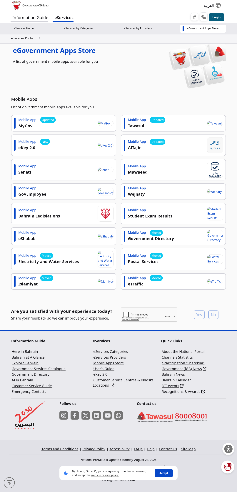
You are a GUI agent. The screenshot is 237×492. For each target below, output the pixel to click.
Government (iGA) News (182, 368)
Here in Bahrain (25, 351)
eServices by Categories (79, 28)
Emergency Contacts (29, 391)
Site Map (188, 449)
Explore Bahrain (25, 363)
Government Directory (30, 374)
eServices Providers (109, 357)
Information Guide (30, 17)
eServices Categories (110, 351)
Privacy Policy (94, 449)
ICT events (170, 385)
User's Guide (103, 368)
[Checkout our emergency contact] (194, 17)
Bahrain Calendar (176, 380)
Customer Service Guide (32, 385)
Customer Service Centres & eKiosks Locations (123, 383)
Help (151, 449)
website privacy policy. (105, 475)
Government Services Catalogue (39, 368)
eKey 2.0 (100, 374)
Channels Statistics (177, 357)
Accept (163, 473)
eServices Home (24, 28)
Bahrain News (173, 374)
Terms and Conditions (59, 449)
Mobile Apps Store (108, 363)
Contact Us (168, 449)
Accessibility (120, 449)
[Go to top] (10, 482)
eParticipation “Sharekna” (183, 363)
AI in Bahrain (22, 380)
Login (216, 17)
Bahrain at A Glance (28, 357)
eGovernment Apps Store (202, 28)
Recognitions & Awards (181, 391)
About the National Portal (183, 351)
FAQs (138, 449)
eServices (64, 17)
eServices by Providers (138, 28)
